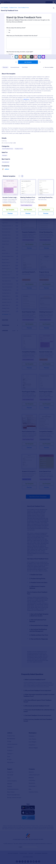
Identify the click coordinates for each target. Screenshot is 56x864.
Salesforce (26, 99)
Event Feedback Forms (23, 7)
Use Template (28, 62)
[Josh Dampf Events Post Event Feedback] (46, 187)
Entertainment (5, 162)
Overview (5, 67)
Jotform (7, 169)
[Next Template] (40, 62)
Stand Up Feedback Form (9, 10)
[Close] (53, 2)
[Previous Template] (16, 62)
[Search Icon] (53, 8)
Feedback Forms (13, 7)
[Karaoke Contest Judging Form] (10, 187)
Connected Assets (14, 67)
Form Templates (4, 7)
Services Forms (7, 205)
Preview (10, 213)
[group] (10, 198)
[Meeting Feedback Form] (28, 187)
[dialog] (28, 432)
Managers (4, 155)
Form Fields (25, 67)
